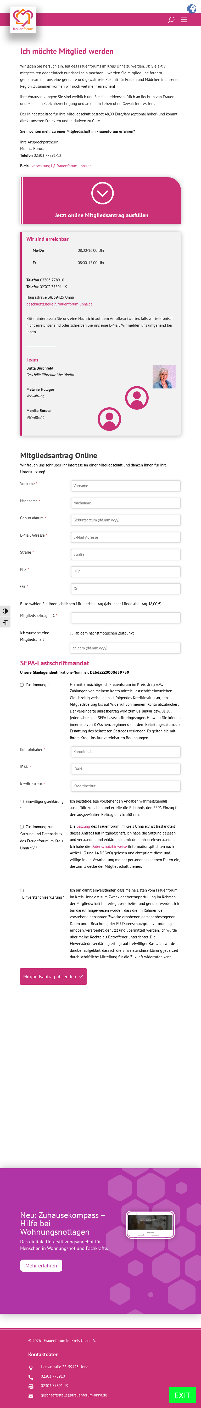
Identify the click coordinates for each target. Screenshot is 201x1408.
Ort (24, 586)
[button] (184, 20)
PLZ (24, 569)
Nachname (30, 500)
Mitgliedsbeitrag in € (38, 615)
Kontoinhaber (32, 749)
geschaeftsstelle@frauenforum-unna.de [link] (59, 304)
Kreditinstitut (32, 783)
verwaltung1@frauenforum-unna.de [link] (62, 165)
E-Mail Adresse (33, 535)
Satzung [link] (83, 826)
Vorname (28, 483)
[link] (23, 20)
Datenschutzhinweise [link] (109, 846)
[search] (171, 19)
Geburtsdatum (33, 517)
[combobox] (126, 520)
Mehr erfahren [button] (41, 1265)
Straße (27, 552)
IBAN (25, 766)
